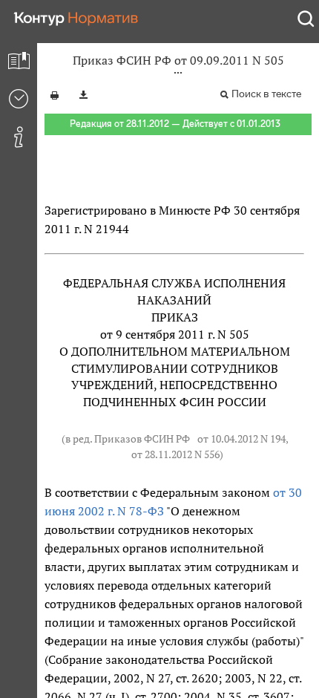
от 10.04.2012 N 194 (241, 439)
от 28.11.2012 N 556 (175, 454)
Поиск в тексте (266, 94)
